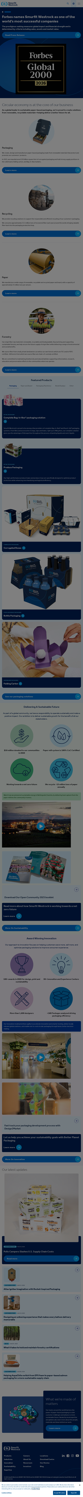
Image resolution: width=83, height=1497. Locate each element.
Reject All (73, 1493)
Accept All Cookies (59, 1493)
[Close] (80, 1485)
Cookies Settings (7, 1492)
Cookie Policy (35, 1489)
